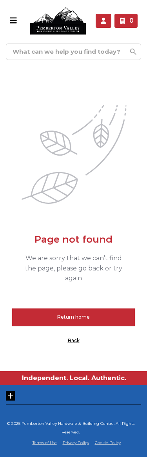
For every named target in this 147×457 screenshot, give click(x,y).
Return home (73, 317)
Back (74, 340)
